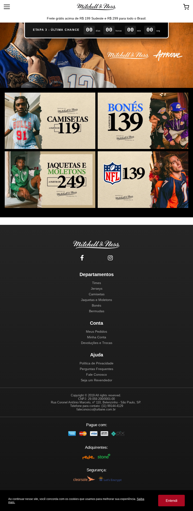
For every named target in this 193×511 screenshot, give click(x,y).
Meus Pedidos (96, 331)
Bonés (96, 305)
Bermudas (96, 311)
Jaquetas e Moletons (96, 300)
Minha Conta (96, 337)
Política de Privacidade (96, 363)
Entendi (171, 501)
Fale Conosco (96, 374)
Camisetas (97, 294)
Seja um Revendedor (96, 380)
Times (96, 283)
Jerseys (96, 288)
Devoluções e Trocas (96, 343)
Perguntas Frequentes (96, 369)
